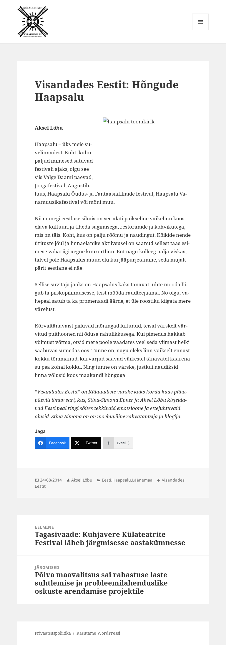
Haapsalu (121, 480)
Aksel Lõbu (81, 480)
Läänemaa (142, 480)
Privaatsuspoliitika (53, 633)
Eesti (106, 480)
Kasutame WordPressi (98, 633)
